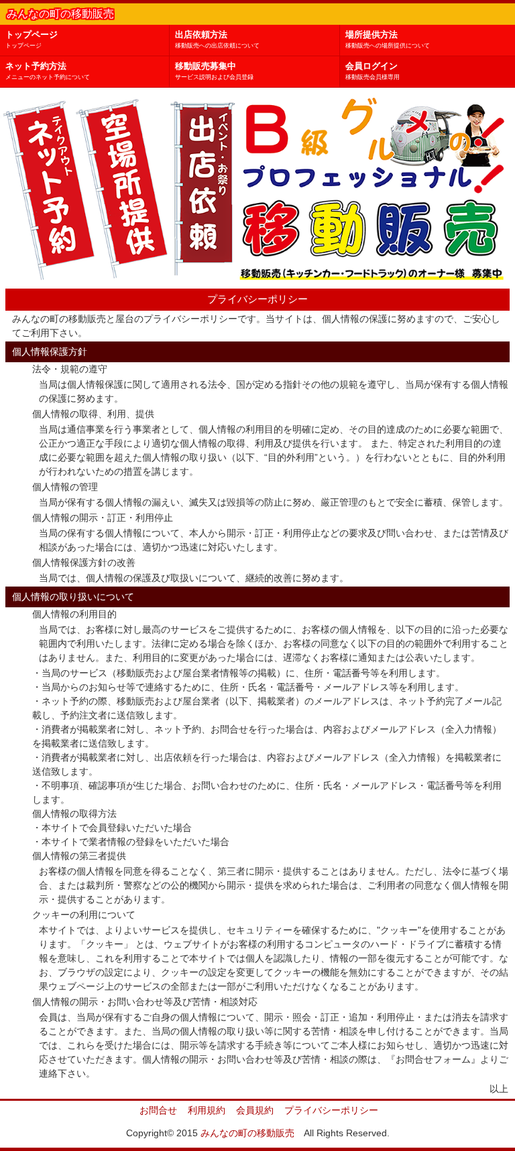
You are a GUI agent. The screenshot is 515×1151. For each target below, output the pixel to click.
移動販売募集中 (214, 70)
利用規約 (206, 1110)
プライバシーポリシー (331, 1110)
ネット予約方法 (47, 70)
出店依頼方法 (217, 39)
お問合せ (158, 1110)
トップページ (31, 39)
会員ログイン (372, 70)
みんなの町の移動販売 (247, 1133)
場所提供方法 (387, 39)
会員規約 (255, 1110)
